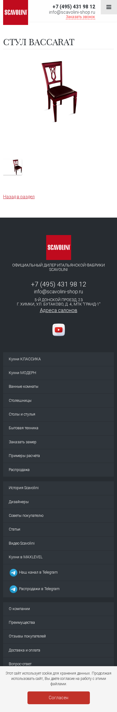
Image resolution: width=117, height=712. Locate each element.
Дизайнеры (19, 502)
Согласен (58, 697)
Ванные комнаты (23, 386)
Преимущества (22, 622)
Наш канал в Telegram (38, 572)
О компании (19, 609)
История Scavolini (24, 488)
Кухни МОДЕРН (22, 373)
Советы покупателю (26, 515)
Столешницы (20, 400)
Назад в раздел (19, 196)
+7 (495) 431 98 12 (73, 7)
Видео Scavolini (22, 543)
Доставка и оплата (24, 650)
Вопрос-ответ (20, 664)
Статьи (14, 529)
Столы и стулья (22, 414)
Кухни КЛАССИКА (25, 359)
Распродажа (19, 470)
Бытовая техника (23, 428)
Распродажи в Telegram (39, 589)
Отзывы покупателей (27, 636)
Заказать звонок (80, 17)
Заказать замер (23, 442)
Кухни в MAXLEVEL (25, 557)
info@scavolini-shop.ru (72, 12)
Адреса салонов (58, 310)
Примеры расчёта (24, 456)
